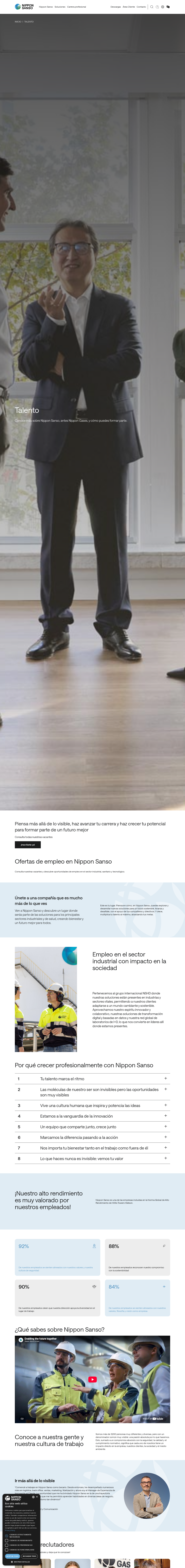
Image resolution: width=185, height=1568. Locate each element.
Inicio (18, 21)
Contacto (141, 6)
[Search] (151, 6)
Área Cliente (129, 6)
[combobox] (33, 1497)
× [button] (37, 1497)
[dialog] (21, 1529)
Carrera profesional (76, 6)
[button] (21, 1561)
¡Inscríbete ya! (28, 844)
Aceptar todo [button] (12, 1556)
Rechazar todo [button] (29, 1556)
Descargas (116, 6)
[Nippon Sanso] (24, 7)
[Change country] (162, 6)
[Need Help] (157, 6)
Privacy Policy (10, 1530)
